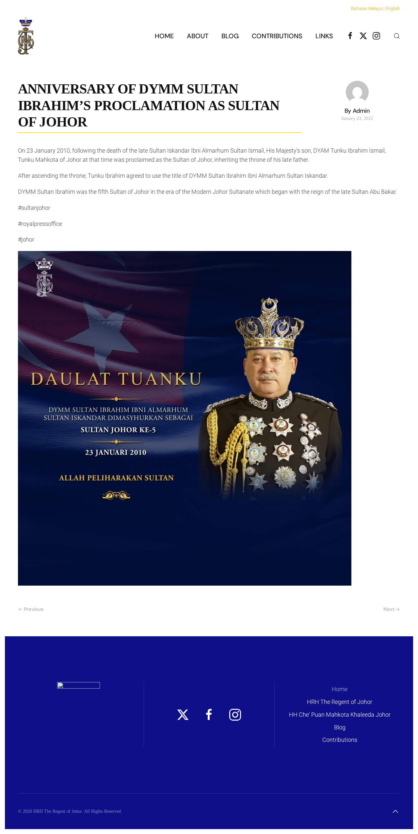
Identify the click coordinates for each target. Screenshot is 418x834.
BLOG (230, 36)
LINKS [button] (324, 36)
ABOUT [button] (197, 36)
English (392, 8)
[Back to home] (26, 36)
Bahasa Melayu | (367, 8)
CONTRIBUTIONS (277, 36)
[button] (397, 36)
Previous (33, 609)
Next (388, 609)
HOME (164, 36)
